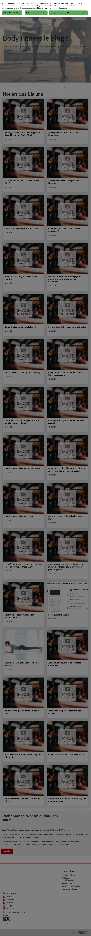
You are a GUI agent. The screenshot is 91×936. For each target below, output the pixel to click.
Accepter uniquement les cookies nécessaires (68, 13)
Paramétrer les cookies (12, 13)
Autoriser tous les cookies (36, 13)
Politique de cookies (59, 8)
